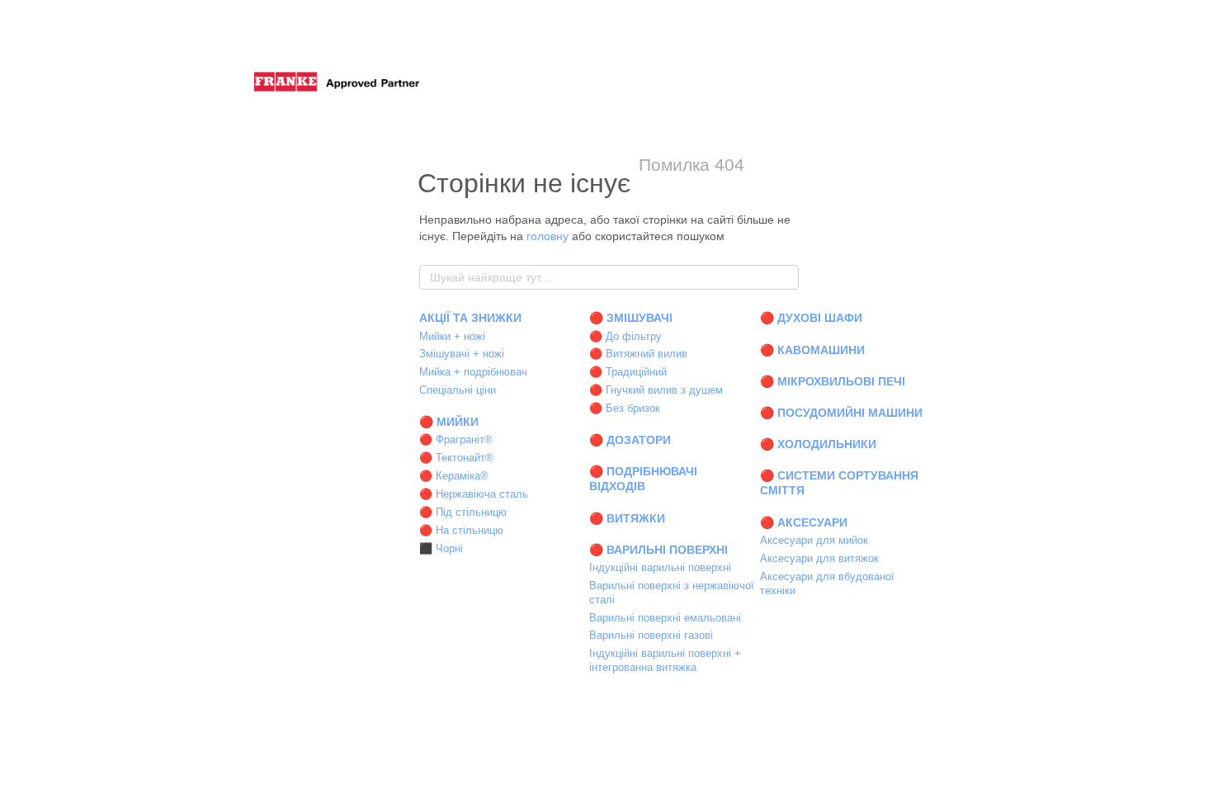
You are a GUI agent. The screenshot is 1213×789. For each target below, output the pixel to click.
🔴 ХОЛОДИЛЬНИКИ (818, 444)
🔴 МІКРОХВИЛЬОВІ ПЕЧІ (832, 381)
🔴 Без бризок (624, 408)
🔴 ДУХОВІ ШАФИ (811, 317)
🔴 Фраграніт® (456, 439)
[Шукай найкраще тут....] (785, 277)
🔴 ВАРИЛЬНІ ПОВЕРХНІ (658, 549)
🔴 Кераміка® (454, 476)
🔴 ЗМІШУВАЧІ (631, 317)
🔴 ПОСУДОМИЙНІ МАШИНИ (841, 412)
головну (547, 236)
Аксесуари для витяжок (819, 558)
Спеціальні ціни (457, 390)
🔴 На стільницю (461, 530)
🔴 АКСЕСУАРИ (803, 522)
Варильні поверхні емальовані (665, 618)
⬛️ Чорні (441, 548)
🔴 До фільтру (625, 336)
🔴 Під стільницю (463, 512)
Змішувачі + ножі (461, 353)
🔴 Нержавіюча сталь (473, 494)
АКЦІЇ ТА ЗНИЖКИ (470, 317)
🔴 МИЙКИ (449, 421)
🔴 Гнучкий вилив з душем (656, 390)
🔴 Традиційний (628, 372)
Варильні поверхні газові (651, 635)
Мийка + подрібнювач (473, 372)
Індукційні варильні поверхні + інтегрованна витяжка (665, 660)
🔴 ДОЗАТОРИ (630, 439)
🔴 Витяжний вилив (638, 353)
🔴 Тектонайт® (456, 457)
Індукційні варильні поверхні (660, 567)
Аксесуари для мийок (814, 540)
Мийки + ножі (452, 336)
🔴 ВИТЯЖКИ (627, 518)
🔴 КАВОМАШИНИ (812, 350)
